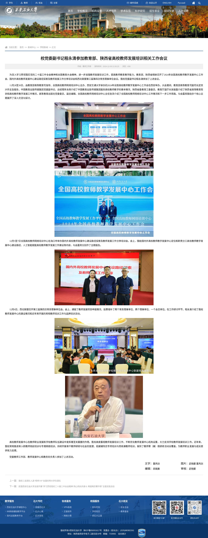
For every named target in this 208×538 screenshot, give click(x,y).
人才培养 (111, 11)
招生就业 (154, 11)
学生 (11, 3)
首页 (70, 11)
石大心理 (39, 511)
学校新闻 (44, 47)
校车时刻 (96, 507)
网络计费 (68, 516)
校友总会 (124, 507)
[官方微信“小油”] (159, 508)
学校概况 (82, 11)
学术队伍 (126, 11)
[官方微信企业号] (177, 508)
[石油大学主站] (21, 10)
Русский (181, 3)
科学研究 (140, 11)
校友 (41, 3)
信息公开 (153, 3)
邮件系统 (134, 3)
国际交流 (169, 11)
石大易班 (39, 516)
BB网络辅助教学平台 (16, 511)
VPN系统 (68, 507)
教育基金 (124, 511)
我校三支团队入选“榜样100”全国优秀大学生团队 (40, 481)
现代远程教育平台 (15, 516)
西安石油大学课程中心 (17, 507)
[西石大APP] (194, 508)
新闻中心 (32, 47)
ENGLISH (167, 3)
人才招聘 (183, 11)
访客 (55, 3)
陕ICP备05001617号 (92, 530)
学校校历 (96, 511)
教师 (26, 3)
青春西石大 (40, 507)
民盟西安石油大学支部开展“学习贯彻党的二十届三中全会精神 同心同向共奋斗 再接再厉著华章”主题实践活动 (66, 486)
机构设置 (97, 11)
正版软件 (68, 511)
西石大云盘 (97, 516)
